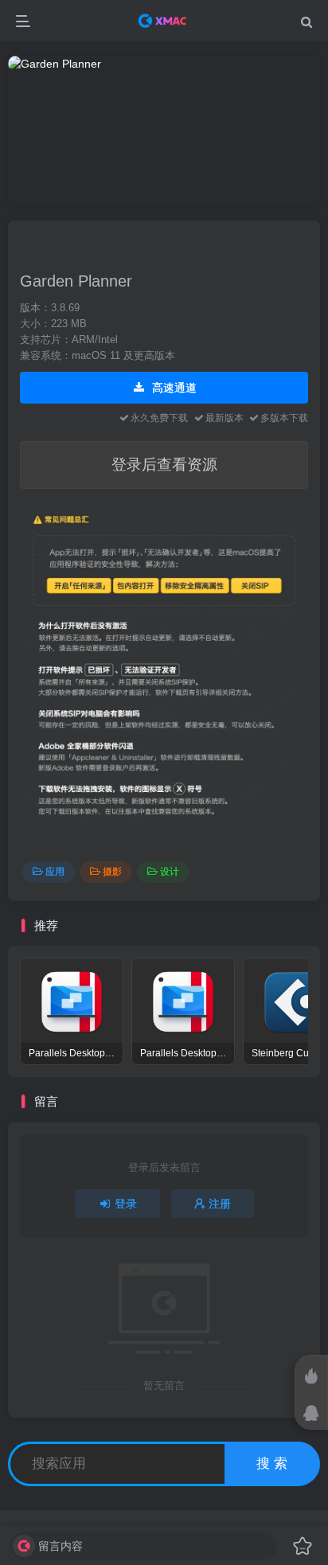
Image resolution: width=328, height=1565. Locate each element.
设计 (169, 871)
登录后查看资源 (164, 464)
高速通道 (173, 387)
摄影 (112, 871)
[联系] (311, 1413)
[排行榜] (311, 1376)
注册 (220, 1203)
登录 (126, 1203)
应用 (54, 871)
